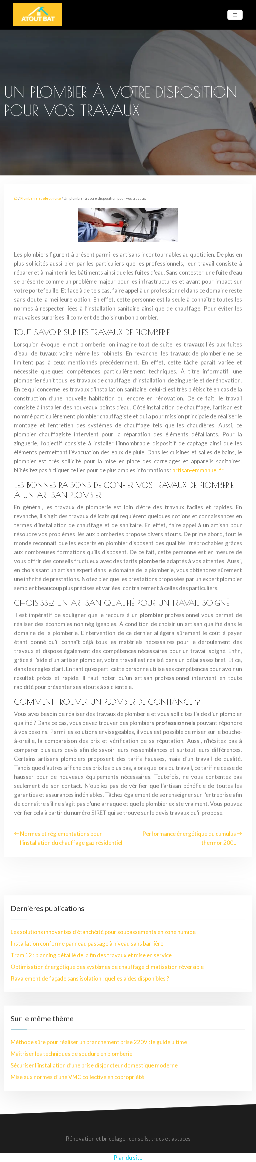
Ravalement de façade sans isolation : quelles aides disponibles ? (90, 978)
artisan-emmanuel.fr (197, 470)
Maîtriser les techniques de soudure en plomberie (71, 1053)
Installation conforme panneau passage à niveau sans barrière (87, 943)
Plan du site (128, 1157)
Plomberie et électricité (40, 198)
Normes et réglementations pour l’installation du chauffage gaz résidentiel (71, 838)
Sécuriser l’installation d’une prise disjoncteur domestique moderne (94, 1065)
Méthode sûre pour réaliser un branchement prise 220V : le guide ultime (99, 1042)
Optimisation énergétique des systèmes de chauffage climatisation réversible (107, 966)
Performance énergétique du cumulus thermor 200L (189, 838)
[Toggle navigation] (235, 15)
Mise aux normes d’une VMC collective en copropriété (77, 1076)
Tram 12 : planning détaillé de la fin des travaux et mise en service (91, 955)
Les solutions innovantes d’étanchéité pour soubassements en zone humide (103, 931)
